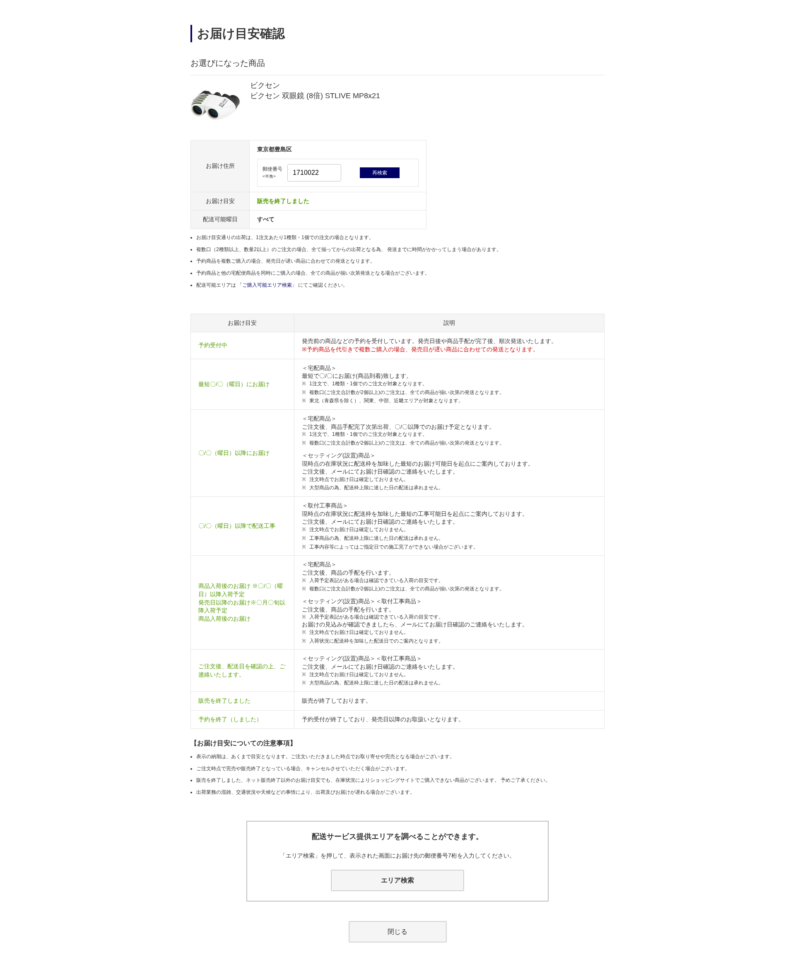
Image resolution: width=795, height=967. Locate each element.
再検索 (379, 173)
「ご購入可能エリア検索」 (267, 285)
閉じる (397, 931)
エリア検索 (397, 880)
